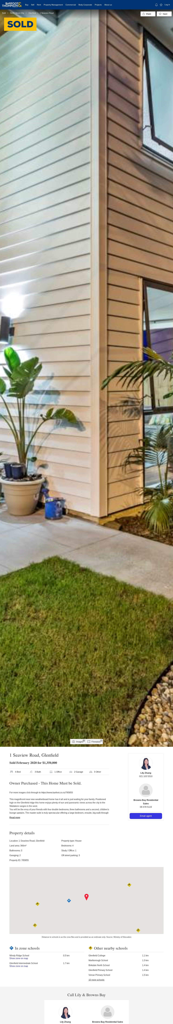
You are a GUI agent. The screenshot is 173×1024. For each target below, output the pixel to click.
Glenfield (32, 13)
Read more (14, 817)
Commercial (71, 5)
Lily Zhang (145, 773)
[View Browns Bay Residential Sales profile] (146, 790)
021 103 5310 (145, 776)
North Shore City (17, 13)
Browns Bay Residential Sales (107, 1022)
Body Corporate (85, 5)
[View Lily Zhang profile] (146, 763)
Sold (4, 13)
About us (108, 5)
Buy (26, 5)
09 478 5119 (146, 807)
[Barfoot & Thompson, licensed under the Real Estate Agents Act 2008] (12, 3)
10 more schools (96, 980)
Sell (32, 5)
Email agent (146, 816)
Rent (39, 5)
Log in (167, 5)
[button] (86, 897)
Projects (98, 5)
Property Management (53, 5)
